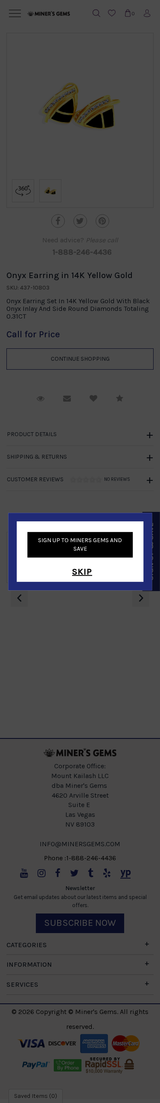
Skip (82, 572)
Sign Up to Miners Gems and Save (80, 544)
